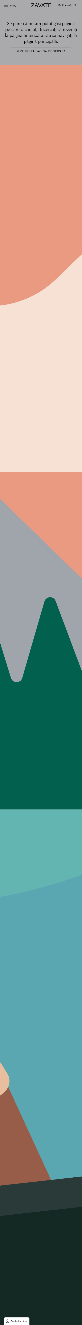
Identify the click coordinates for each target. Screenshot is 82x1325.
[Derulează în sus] (75, 1318)
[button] (64, 5)
